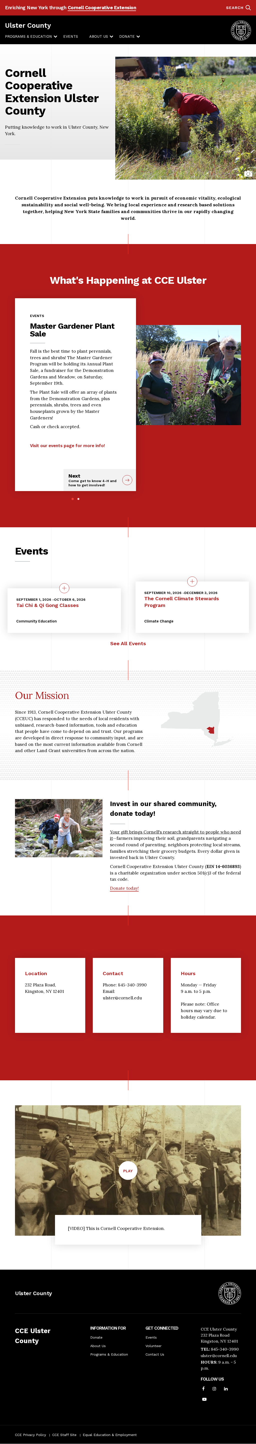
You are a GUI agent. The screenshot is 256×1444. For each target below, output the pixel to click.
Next (92, 480)
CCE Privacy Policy (30, 1435)
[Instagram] (214, 1389)
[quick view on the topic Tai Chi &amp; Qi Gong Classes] (64, 588)
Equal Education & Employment (110, 1435)
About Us (98, 36)
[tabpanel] (75, 378)
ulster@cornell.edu (219, 1355)
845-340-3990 (225, 1349)
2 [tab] (78, 499)
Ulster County (28, 25)
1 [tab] (73, 499)
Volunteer (154, 1346)
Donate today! (124, 888)
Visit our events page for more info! (67, 445)
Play (130, 1174)
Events (70, 36)
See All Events (128, 643)
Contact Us (155, 1354)
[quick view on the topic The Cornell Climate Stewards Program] (192, 581)
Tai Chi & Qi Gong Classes (47, 605)
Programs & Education (28, 36)
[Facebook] (203, 1389)
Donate (127, 36)
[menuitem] (28, 36)
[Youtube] (204, 1400)
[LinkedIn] (226, 1389)
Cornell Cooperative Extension (102, 7)
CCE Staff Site (64, 1435)
